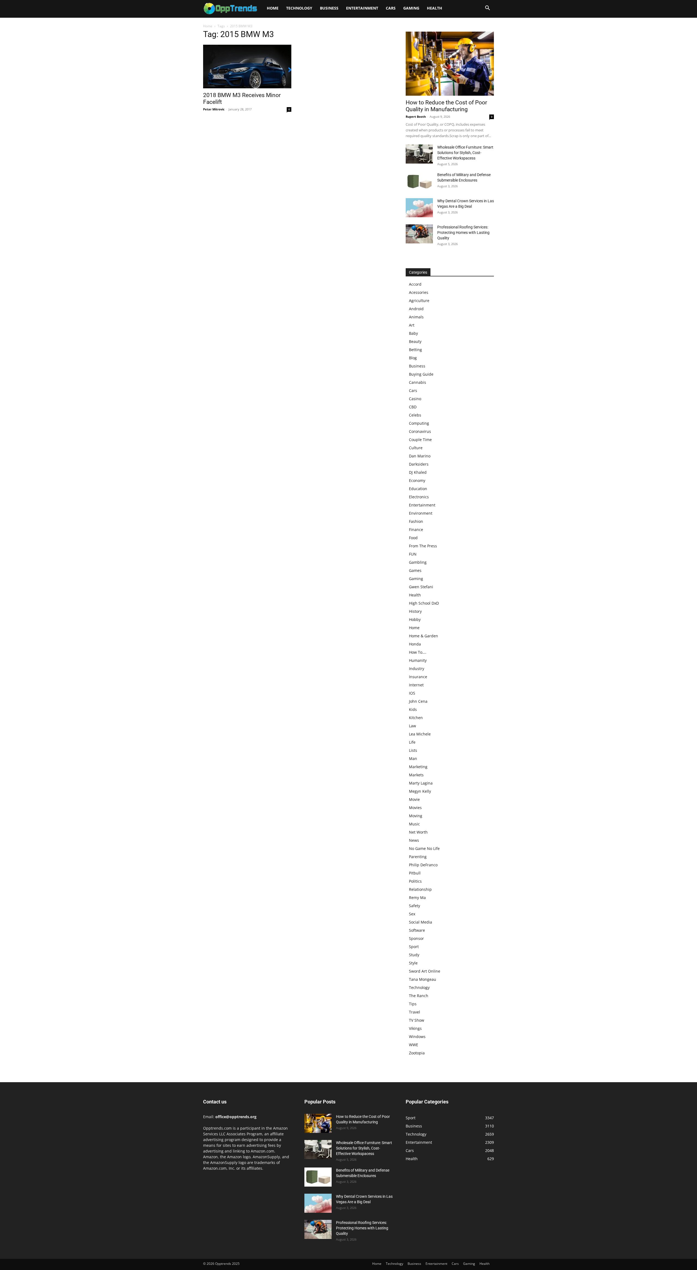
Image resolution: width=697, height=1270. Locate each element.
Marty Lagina (421, 783)
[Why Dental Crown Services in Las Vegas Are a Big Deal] (419, 207)
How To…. (417, 652)
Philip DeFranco (423, 864)
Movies (415, 807)
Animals (416, 316)
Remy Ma (417, 897)
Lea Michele (420, 734)
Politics (415, 881)
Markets (416, 774)
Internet (416, 684)
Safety (414, 905)
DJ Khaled (418, 472)
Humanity (418, 660)
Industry (416, 668)
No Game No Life (424, 848)
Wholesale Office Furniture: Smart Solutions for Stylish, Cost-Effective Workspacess (465, 152)
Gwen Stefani (421, 586)
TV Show (416, 1020)
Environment (420, 513)
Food (413, 537)
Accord (415, 284)
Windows (417, 1036)
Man (413, 758)
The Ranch (418, 995)
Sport (414, 946)
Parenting (418, 856)
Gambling (418, 562)
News (414, 840)
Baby (413, 333)
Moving (415, 815)
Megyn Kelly (420, 791)
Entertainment (362, 8)
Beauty (415, 341)
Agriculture (419, 300)
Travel (414, 1012)
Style (413, 963)
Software (417, 930)
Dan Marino (419, 455)
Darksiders (419, 464)
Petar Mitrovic (214, 109)
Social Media (420, 922)
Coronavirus (420, 431)
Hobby (415, 619)
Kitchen (416, 717)
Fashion (416, 521)
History (415, 611)
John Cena (418, 701)
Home (273, 8)
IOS (412, 693)
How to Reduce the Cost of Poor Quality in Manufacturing (446, 106)
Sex (412, 913)
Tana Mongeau (422, 979)
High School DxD (424, 603)
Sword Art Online (424, 971)
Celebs (415, 415)
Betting (415, 349)
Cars (391, 8)
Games (415, 570)
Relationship (420, 889)
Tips (413, 1003)
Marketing (418, 766)
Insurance (418, 676)
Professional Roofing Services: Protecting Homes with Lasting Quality (463, 232)
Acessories (418, 292)
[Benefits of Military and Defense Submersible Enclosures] (419, 181)
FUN (413, 554)
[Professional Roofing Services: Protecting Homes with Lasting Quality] (419, 233)
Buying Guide (421, 374)
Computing (419, 423)
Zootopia (417, 1052)
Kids (413, 709)
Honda (415, 644)
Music (414, 823)
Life (412, 742)
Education (418, 488)
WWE (413, 1044)
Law (412, 725)
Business (329, 8)
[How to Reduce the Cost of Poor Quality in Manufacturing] (450, 64)
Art (411, 325)
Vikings (415, 1028)
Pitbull (415, 873)
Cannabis (417, 382)
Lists (413, 750)
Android (416, 308)
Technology (299, 8)
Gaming (411, 8)
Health (434, 8)
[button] (487, 8)
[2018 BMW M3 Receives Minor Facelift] (247, 66)
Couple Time (420, 439)
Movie (414, 799)
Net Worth (418, 832)
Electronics (419, 496)
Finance (416, 529)
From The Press (423, 545)
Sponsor (416, 938)
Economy (417, 480)
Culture (416, 447)
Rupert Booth (416, 116)
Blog (413, 357)
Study (414, 954)
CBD (413, 406)
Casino (415, 398)
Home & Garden (423, 635)
